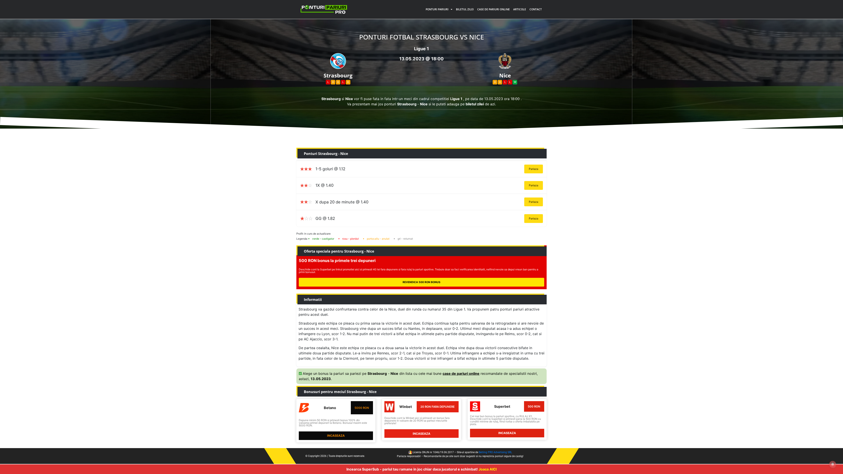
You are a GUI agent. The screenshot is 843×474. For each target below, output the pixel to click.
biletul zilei (475, 104)
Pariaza (533, 169)
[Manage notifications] (832, 464)
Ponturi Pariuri (437, 9)
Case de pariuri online (493, 9)
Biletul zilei (465, 9)
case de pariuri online (461, 373)
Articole (519, 9)
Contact (536, 9)
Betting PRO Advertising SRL (495, 452)
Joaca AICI (488, 469)
